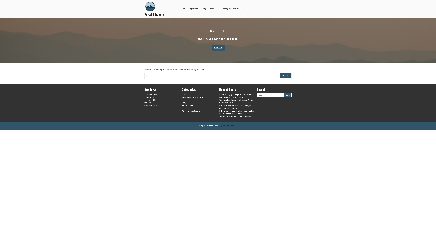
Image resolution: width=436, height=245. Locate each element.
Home (212, 31)
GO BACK (218, 48)
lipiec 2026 (149, 97)
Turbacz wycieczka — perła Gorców (235, 116)
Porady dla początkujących (234, 9)
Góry (204, 9)
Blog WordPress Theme (218, 126)
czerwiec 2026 (151, 100)
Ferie (184, 9)
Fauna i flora (187, 105)
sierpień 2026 (150, 95)
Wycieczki (194, 9)
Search (285, 76)
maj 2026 (148, 103)
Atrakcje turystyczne (191, 111)
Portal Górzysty (154, 14)
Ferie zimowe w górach (192, 97)
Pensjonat (214, 9)
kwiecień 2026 (151, 105)
